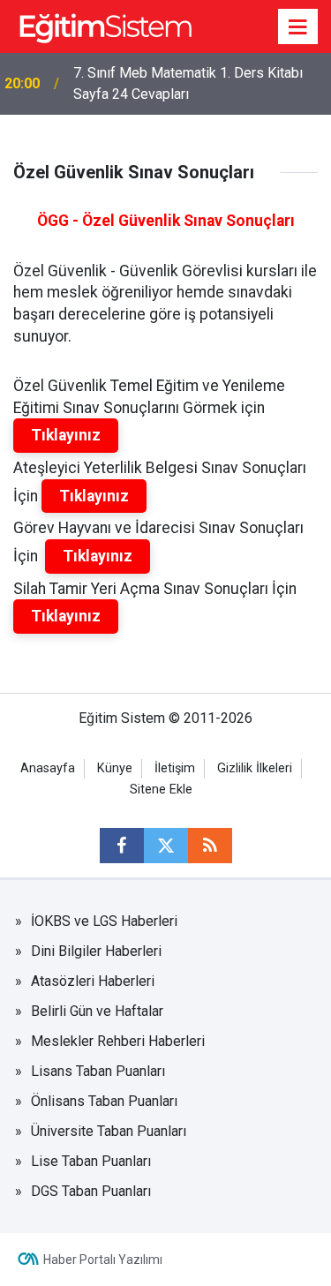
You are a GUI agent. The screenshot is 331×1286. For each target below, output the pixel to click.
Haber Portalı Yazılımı (102, 1259)
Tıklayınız (66, 435)
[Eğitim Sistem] (105, 25)
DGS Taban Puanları (91, 1191)
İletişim (174, 768)
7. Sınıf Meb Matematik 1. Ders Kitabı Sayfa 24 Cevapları (188, 83)
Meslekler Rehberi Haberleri (118, 1041)
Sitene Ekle (161, 789)
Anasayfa (47, 768)
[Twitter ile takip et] (166, 845)
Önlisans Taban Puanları (104, 1101)
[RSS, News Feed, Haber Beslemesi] (210, 845)
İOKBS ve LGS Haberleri (104, 921)
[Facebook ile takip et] (122, 845)
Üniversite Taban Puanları (108, 1131)
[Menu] (298, 27)
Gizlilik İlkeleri (254, 768)
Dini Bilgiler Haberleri (96, 951)
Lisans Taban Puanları (98, 1071)
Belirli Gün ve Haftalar (97, 1011)
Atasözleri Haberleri (92, 981)
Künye (114, 768)
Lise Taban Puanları (91, 1161)
